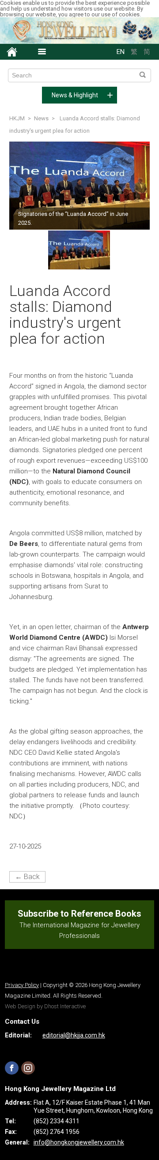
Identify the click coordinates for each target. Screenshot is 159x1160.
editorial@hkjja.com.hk (73, 1035)
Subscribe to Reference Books (79, 913)
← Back (27, 876)
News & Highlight (75, 95)
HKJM (17, 118)
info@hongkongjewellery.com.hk (79, 1142)
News (41, 118)
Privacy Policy (22, 985)
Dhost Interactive (65, 1006)
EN (121, 52)
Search (142, 75)
